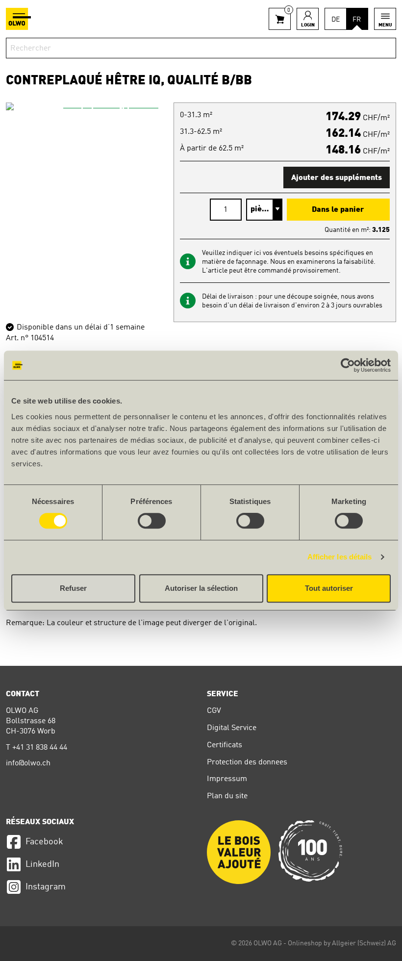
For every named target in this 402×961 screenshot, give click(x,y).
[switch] (152, 521)
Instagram (45, 887)
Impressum (227, 779)
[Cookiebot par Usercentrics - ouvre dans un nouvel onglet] (348, 365)
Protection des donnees (247, 762)
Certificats (224, 745)
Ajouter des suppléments (336, 178)
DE (335, 19)
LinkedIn (42, 864)
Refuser (73, 588)
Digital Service (231, 728)
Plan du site (227, 796)
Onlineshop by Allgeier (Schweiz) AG (342, 943)
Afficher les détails (339, 557)
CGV (214, 711)
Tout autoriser (329, 588)
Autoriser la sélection (201, 588)
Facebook (44, 841)
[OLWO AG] (18, 19)
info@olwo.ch (28, 763)
